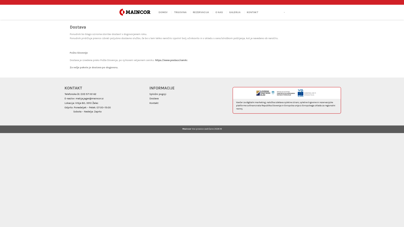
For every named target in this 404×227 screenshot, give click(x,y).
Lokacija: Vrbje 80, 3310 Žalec (81, 103)
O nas (219, 12)
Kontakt (252, 12)
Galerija (235, 12)
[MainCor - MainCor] (135, 12)
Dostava (154, 98)
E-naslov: (70, 98)
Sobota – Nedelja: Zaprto (87, 111)
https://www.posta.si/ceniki (171, 60)
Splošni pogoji (157, 94)
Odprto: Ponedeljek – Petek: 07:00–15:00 (88, 107)
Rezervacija (201, 12)
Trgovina (180, 12)
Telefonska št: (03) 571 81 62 (80, 94)
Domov (163, 12)
